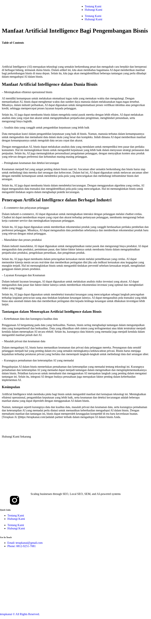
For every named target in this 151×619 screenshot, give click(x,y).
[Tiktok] (24, 500)
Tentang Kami (93, 6)
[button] (75, 50)
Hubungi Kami (93, 9)
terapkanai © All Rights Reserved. (20, 614)
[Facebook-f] (4, 500)
